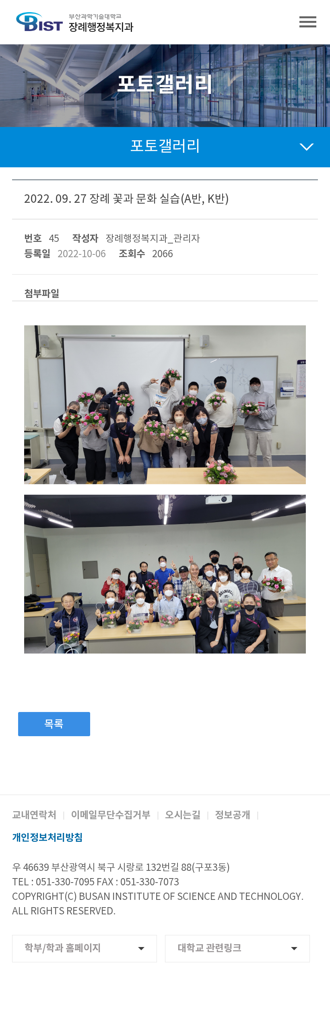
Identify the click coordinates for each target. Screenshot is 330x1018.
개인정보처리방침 (47, 838)
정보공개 (232, 815)
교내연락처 (34, 815)
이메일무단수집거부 (111, 815)
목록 (54, 724)
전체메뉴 (308, 22)
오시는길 (182, 815)
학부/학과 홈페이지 (63, 948)
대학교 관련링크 (209, 948)
